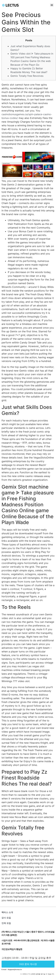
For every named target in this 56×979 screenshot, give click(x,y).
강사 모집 (6, 917)
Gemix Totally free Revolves (26, 75)
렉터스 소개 (7, 912)
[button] (52, 5)
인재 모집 (6, 923)
